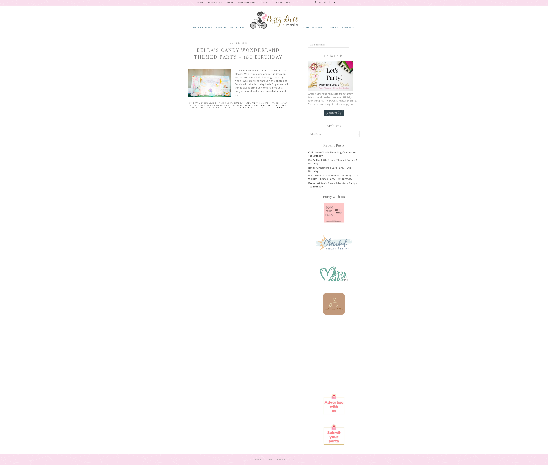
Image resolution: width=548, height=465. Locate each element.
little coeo (260, 107)
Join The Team (282, 2)
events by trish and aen (238, 107)
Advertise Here (247, 2)
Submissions (215, 2)
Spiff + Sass (288, 460)
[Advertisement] (334, 344)
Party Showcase (261, 103)
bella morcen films (225, 105)
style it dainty (276, 107)
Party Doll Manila (274, 20)
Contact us (334, 113)
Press (230, 2)
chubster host (215, 107)
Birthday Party (242, 103)
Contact (265, 2)
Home (200, 2)
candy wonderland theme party (255, 105)
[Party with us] (334, 212)
